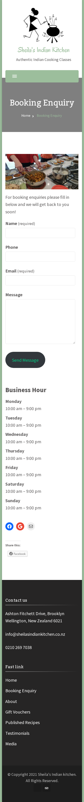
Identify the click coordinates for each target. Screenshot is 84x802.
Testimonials (17, 733)
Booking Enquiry (20, 690)
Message (13, 294)
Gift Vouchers (17, 712)
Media (11, 743)
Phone (11, 247)
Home (11, 680)
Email (19, 271)
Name (20, 223)
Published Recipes (22, 722)
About (11, 701)
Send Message (25, 360)
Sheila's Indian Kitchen (44, 49)
